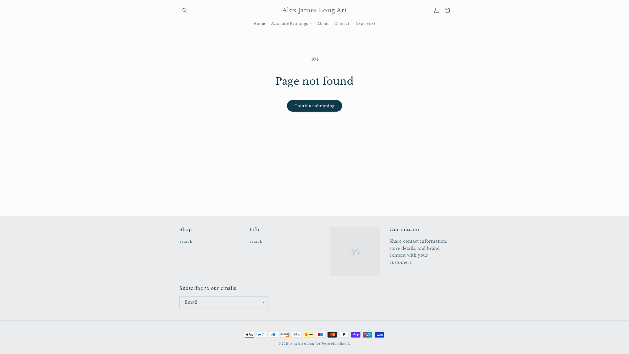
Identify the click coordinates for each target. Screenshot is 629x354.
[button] (184, 10)
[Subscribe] (262, 302)
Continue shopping (314, 105)
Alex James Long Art (305, 343)
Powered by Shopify (336, 343)
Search (186, 241)
